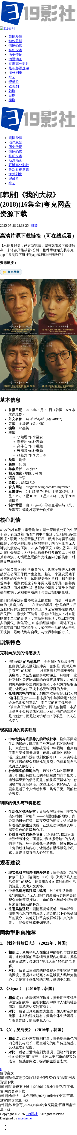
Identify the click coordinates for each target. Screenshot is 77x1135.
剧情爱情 (15, 138)
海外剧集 (15, 174)
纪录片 (14, 178)
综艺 (12, 183)
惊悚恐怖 (15, 151)
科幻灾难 (15, 156)
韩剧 (34, 225)
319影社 (32, 1114)
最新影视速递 (19, 169)
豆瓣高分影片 (19, 165)
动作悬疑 (15, 142)
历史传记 (15, 147)
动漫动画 (15, 160)
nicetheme (25, 1118)
